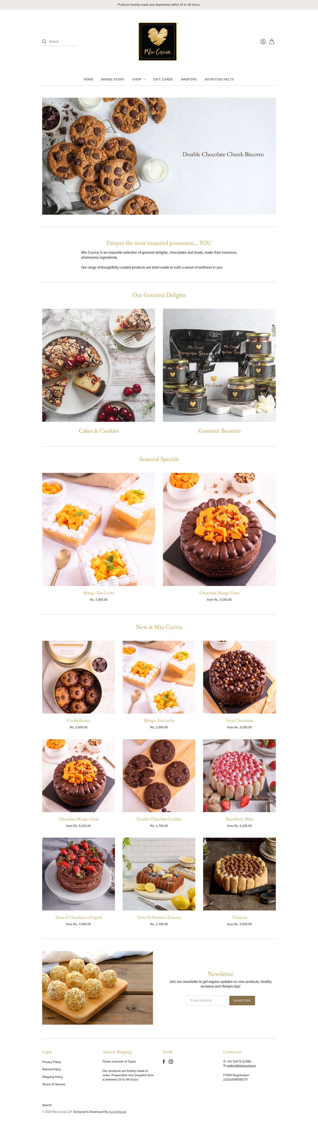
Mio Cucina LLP (62, 1111)
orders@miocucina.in (241, 1065)
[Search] (44, 41)
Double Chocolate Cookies (159, 819)
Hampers (189, 79)
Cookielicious (78, 720)
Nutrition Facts (219, 79)
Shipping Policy (52, 1077)
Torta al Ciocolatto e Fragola (78, 917)
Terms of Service (53, 1084)
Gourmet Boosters (219, 430)
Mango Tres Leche (98, 592)
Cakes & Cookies (99, 430)
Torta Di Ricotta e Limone (159, 917)
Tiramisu (239, 917)
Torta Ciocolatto (239, 720)
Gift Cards (163, 79)
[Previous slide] (47, 156)
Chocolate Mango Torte (219, 592)
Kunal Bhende (117, 1111)
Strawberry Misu (240, 819)
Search (47, 1105)
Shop (136, 79)
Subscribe (242, 1000)
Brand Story (113, 79)
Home (88, 79)
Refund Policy (51, 1069)
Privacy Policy (51, 1062)
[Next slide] (271, 156)
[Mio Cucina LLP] (159, 41)
